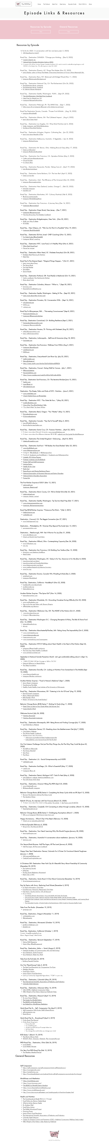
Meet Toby (26, 257)
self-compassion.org (29, 1012)
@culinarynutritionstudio (30, 197)
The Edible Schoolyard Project (32, 1109)
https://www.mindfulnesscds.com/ (34, 1090)
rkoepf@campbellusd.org (33, 933)
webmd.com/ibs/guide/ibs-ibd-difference (70, 434)
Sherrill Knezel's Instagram (31, 693)
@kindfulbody (34, 453)
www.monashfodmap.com (56, 432)
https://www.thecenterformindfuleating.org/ (37, 1088)
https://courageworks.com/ (31, 1070)
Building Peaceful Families (31, 961)
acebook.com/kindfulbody (38, 455)
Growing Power (28, 1111)
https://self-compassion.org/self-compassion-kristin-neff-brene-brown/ (44, 1068)
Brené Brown (27, 1014)
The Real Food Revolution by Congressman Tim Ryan (39, 967)
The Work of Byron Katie (30, 1037)
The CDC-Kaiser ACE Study (31, 779)
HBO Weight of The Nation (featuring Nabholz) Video (40, 992)
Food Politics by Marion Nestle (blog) (34, 1101)
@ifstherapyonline (46, 453)
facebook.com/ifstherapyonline (58, 455)
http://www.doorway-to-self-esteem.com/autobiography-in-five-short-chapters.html (48, 1092)
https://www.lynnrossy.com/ (32, 1083)
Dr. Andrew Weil (28, 1105)
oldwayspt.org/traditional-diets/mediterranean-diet (41, 737)
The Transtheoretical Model (31, 1099)
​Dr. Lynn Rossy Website (30, 998)
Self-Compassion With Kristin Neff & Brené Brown (38, 1010)
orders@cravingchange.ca (74, 64)
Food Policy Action (29, 971)
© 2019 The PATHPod (54, 1140)
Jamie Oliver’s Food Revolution (32, 973)
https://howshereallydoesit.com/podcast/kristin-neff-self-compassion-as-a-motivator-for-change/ (52, 1074)
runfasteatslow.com (29, 916)
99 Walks (26, 223)
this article (48, 803)
